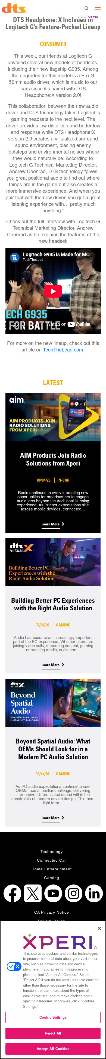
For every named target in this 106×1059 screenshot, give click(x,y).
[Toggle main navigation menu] (97, 7)
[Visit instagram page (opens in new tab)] (73, 893)
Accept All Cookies (53, 1049)
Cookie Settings (53, 1017)
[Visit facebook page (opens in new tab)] (12, 893)
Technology (51, 851)
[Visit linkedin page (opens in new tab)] (94, 893)
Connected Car (52, 860)
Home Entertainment (52, 869)
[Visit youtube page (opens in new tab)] (53, 893)
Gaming (51, 878)
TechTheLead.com (63, 349)
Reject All (53, 1033)
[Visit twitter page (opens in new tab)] (33, 893)
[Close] (99, 928)
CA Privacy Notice (51, 912)
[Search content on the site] (86, 8)
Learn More (51, 524)
